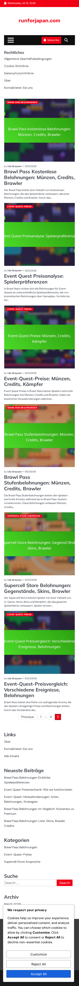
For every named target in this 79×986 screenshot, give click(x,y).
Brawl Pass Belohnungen (22, 102)
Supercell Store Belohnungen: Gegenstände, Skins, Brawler (37, 588)
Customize (38, 954)
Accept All (39, 974)
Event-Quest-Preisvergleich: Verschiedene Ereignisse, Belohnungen (36, 689)
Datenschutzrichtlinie (19, 73)
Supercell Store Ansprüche (23, 516)
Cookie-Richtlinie (16, 66)
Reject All (38, 964)
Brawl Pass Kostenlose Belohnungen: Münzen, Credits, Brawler (39, 177)
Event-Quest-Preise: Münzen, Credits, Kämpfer (37, 381)
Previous (27, 717)
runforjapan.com (39, 20)
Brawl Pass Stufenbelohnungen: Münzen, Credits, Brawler (37, 483)
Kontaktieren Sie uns (18, 88)
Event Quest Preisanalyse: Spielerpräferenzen (34, 279)
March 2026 (12, 904)
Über (7, 81)
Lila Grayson (14, 166)
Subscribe (53, 40)
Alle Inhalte (11, 756)
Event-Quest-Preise (19, 206)
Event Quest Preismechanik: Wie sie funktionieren (38, 790)
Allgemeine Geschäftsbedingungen (28, 59)
